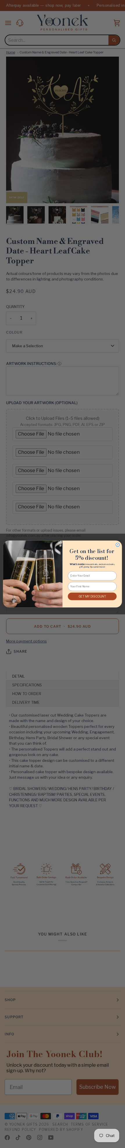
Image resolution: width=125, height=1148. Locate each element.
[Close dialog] (118, 545)
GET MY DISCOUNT (92, 596)
